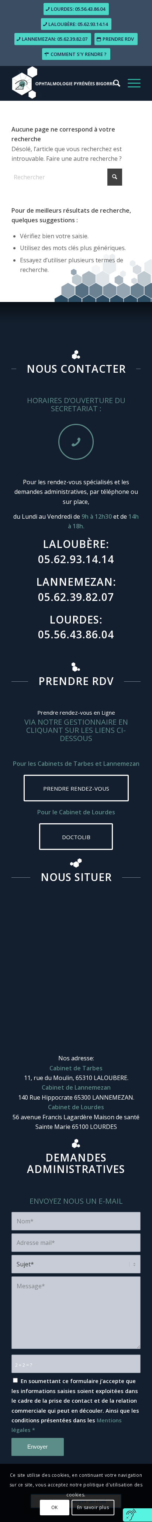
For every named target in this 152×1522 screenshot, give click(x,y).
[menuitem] (113, 83)
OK (54, 1507)
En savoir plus (93, 1507)
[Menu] (130, 83)
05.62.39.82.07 (76, 597)
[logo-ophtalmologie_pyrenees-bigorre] (63, 83)
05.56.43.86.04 (76, 634)
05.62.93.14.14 (76, 559)
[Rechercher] (113, 83)
